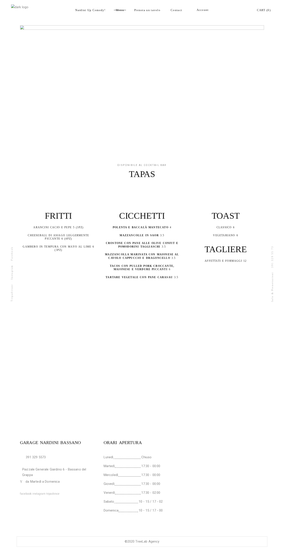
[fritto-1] (60, 316)
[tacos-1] (60, 372)
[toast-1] (142, 372)
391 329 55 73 (272, 257)
